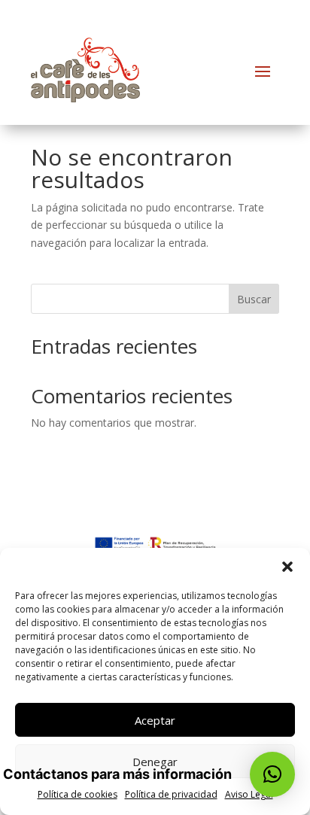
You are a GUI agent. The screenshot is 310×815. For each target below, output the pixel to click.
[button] (287, 566)
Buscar (254, 299)
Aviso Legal (249, 794)
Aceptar (155, 720)
